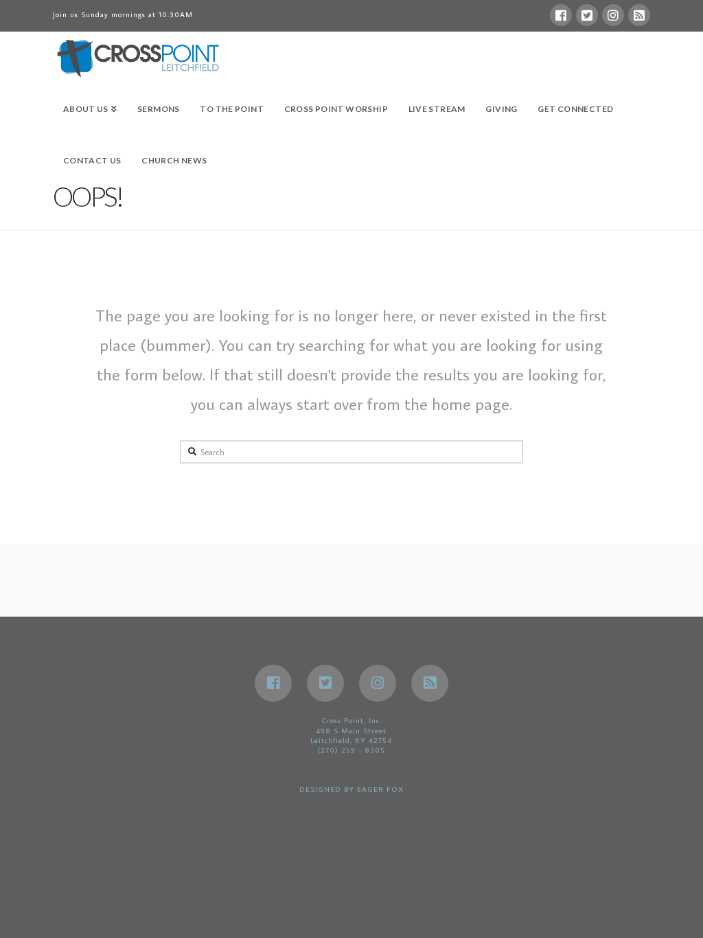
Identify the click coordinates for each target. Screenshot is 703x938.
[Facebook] (561, 15)
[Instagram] (613, 15)
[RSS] (639, 15)
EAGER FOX (380, 789)
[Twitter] (587, 15)
